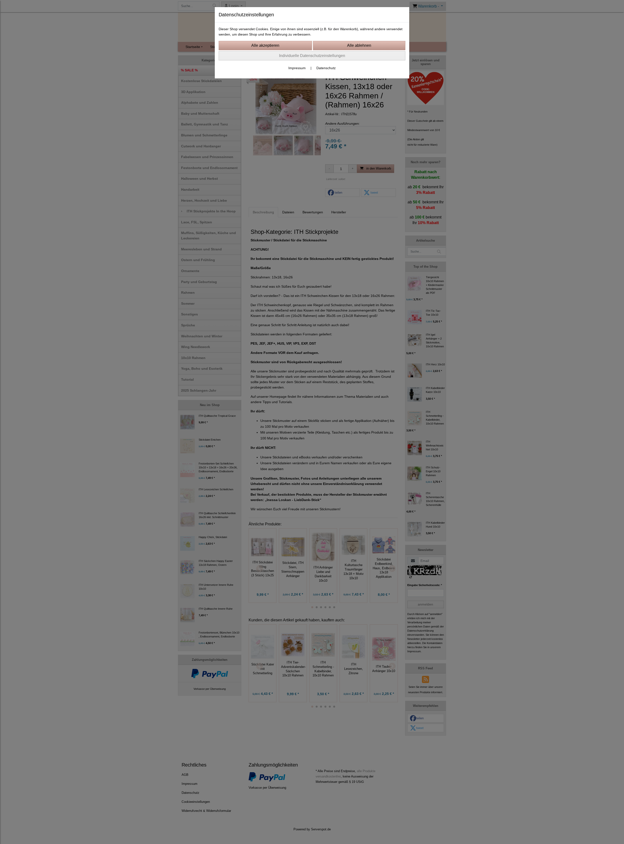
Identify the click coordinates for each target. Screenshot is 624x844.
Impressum (297, 68)
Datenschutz (326, 68)
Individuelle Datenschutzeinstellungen (312, 56)
